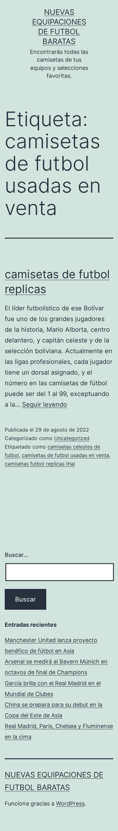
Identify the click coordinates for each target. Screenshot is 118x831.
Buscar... (16, 554)
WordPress (70, 803)
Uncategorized (71, 438)
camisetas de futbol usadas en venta (65, 455)
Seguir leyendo (44, 404)
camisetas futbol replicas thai (40, 464)
